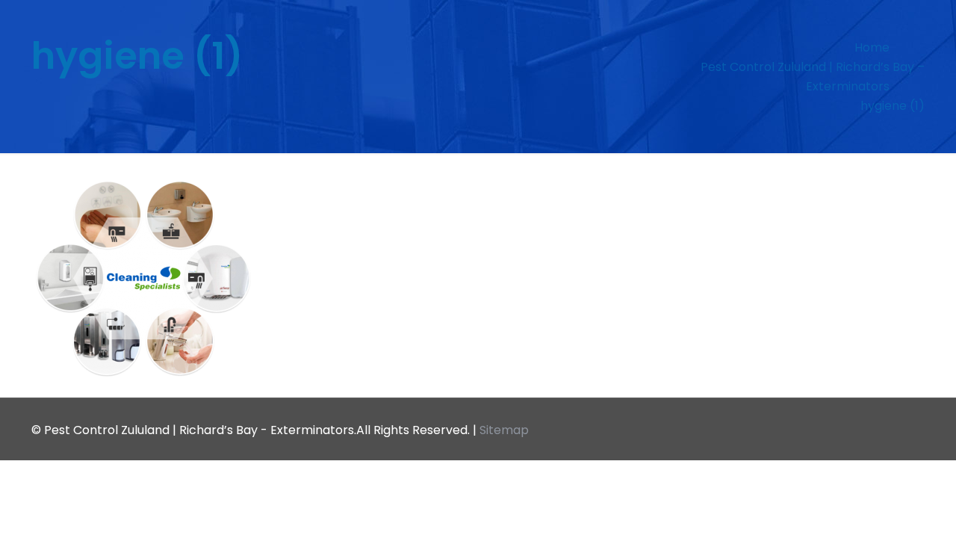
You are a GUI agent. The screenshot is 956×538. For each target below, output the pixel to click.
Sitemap (504, 430)
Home (872, 47)
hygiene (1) (892, 105)
